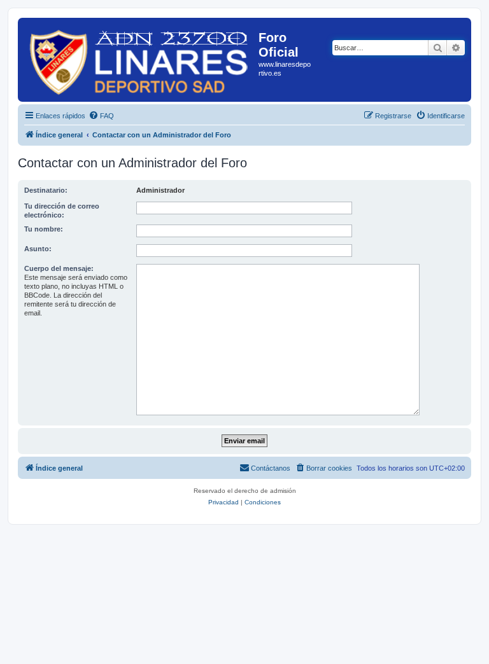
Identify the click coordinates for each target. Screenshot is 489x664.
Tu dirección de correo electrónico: (61, 210)
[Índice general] (140, 60)
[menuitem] (101, 115)
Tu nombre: (43, 229)
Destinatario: (45, 190)
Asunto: (38, 248)
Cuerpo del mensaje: (59, 268)
